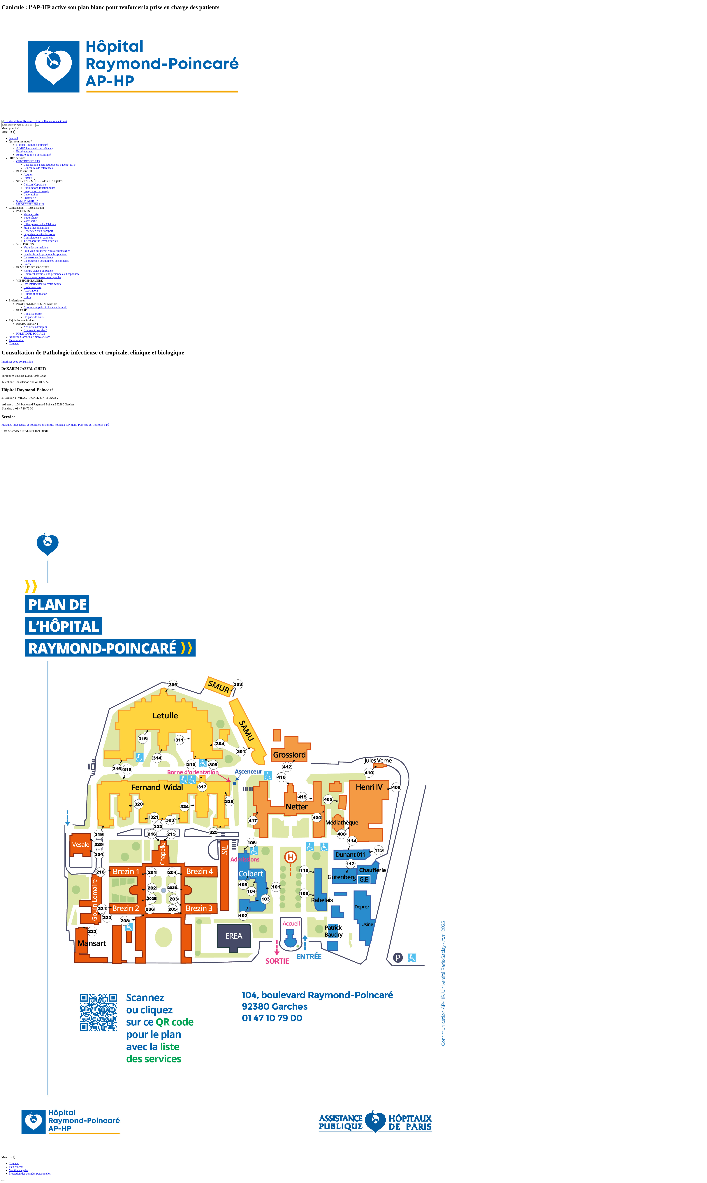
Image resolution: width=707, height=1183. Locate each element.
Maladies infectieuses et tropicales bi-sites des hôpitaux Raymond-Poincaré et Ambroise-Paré (55, 424)
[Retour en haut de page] (2, 1180)
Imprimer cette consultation (17, 361)
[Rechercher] (37, 125)
